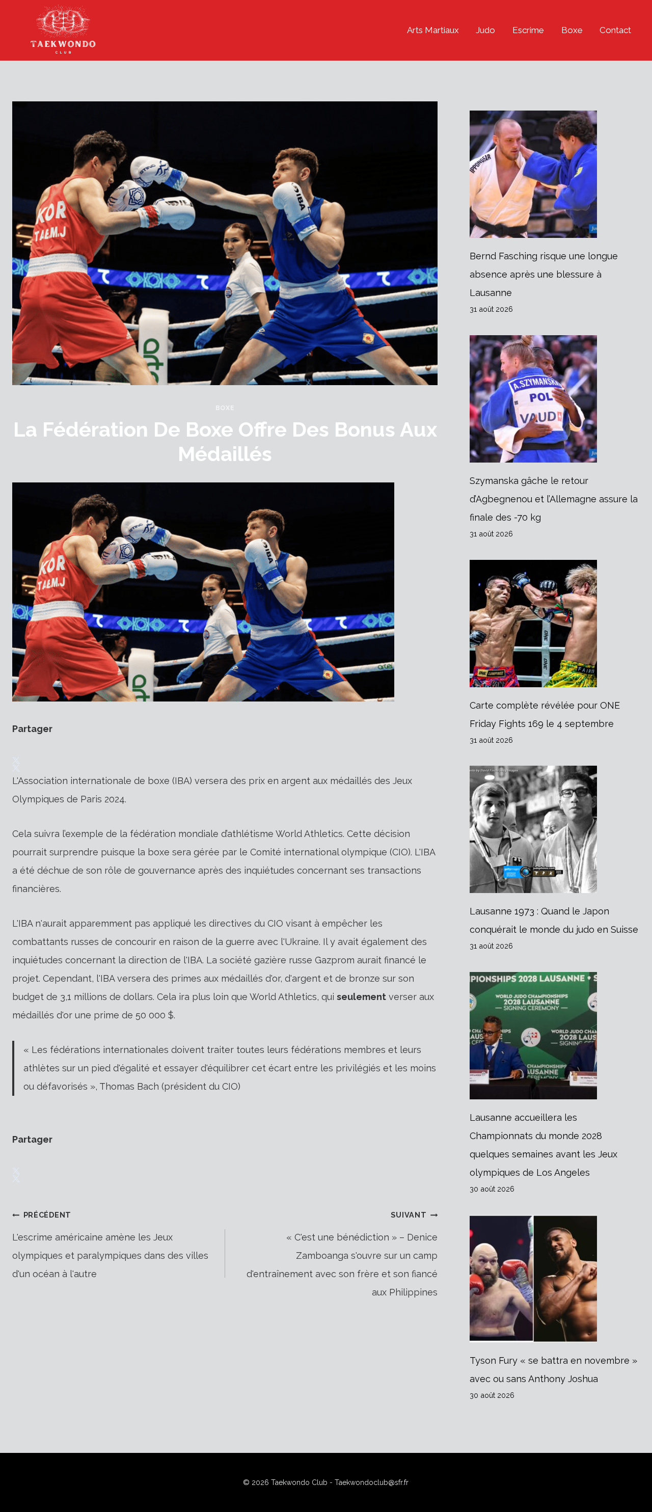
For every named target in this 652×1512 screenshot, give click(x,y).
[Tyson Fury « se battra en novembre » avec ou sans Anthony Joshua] (555, 1278)
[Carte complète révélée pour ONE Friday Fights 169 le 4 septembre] (555, 623)
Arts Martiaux (433, 30)
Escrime (528, 30)
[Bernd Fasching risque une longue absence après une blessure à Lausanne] (555, 174)
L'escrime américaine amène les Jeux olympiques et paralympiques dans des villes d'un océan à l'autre (110, 1244)
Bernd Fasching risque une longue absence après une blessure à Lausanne (544, 274)
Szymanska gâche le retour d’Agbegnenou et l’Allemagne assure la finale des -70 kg (554, 499)
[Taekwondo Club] (63, 30)
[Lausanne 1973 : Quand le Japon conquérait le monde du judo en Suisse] (555, 829)
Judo (485, 30)
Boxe (572, 30)
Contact (615, 30)
